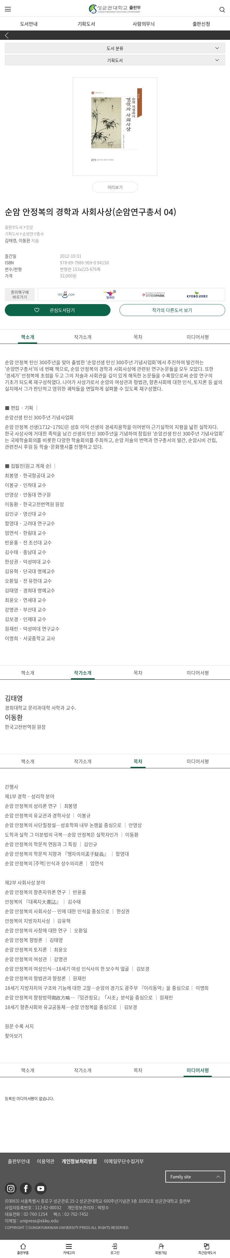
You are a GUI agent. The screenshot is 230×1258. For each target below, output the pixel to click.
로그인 (115, 1252)
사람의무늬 (144, 23)
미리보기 (115, 187)
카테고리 (69, 1252)
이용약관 (46, 1161)
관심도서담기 (62, 310)
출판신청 (201, 23)
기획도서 (86, 23)
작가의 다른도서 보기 (172, 310)
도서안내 (29, 23)
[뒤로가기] (8, 35)
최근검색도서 (207, 1252)
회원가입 (161, 1252)
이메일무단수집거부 (123, 1161)
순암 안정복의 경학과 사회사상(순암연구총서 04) (90, 212)
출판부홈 (23, 1252)
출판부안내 (19, 1161)
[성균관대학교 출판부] (115, 8)
